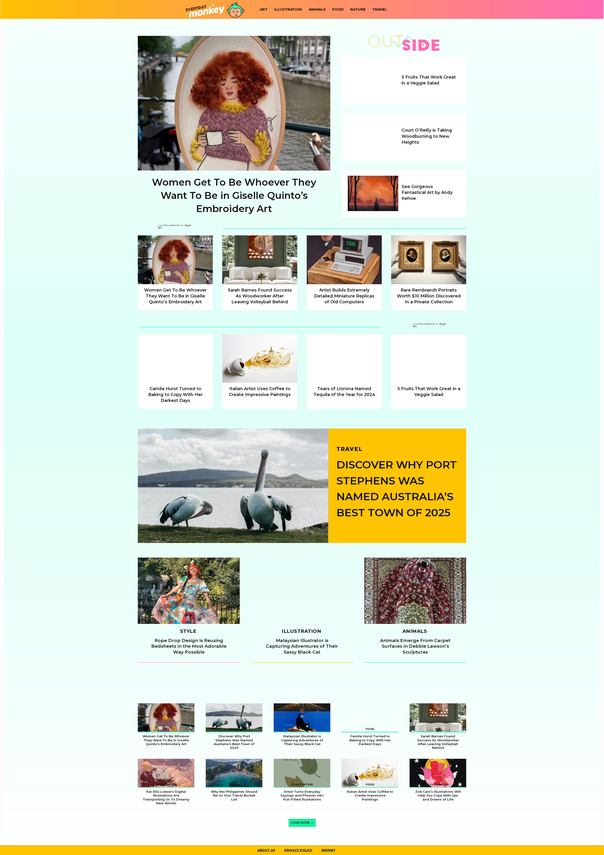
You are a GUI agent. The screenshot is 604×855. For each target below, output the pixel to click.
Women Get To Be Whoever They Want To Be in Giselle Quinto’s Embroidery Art (234, 195)
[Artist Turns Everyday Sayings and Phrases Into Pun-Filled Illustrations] (302, 773)
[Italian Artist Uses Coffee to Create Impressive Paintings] (259, 358)
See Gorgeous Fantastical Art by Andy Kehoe (427, 192)
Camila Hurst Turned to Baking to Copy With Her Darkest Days (175, 394)
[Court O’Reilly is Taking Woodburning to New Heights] (373, 137)
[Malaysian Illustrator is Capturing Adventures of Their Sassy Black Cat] (302, 591)
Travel (379, 9)
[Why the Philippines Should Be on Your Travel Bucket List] (234, 773)
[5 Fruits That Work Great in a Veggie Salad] (373, 81)
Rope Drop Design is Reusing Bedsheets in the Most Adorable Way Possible (188, 646)
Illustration (288, 9)
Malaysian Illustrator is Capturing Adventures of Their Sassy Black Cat (302, 646)
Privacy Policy (298, 850)
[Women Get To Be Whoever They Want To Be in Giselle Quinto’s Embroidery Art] (234, 103)
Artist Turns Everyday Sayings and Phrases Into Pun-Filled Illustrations (302, 795)
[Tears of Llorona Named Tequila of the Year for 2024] (344, 358)
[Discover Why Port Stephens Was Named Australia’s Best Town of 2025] (233, 486)
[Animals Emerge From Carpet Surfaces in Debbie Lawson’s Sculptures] (415, 591)
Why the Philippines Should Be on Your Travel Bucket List (234, 795)
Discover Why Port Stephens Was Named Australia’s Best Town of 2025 (234, 742)
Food (338, 9)
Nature (358, 9)
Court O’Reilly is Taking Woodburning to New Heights (427, 136)
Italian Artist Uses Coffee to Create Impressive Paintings (370, 795)
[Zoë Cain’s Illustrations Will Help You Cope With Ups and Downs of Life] (438, 773)
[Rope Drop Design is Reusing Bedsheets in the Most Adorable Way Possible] (189, 591)
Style (188, 631)
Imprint (328, 850)
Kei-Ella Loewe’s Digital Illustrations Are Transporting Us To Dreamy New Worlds (166, 797)
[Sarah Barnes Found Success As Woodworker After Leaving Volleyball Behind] (259, 259)
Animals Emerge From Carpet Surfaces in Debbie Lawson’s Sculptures (415, 646)
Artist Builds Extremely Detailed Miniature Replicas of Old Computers (344, 296)
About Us (266, 850)
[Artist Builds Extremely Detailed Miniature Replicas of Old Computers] (344, 259)
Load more (300, 822)
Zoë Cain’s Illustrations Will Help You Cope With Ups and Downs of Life (438, 795)
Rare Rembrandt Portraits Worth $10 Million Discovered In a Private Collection (429, 296)
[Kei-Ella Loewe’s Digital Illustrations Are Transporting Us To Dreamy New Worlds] (166, 773)
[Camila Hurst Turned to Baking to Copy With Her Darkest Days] (175, 358)
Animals (317, 9)
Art (264, 9)
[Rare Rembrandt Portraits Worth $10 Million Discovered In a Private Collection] (428, 259)
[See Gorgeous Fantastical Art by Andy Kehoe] (373, 193)
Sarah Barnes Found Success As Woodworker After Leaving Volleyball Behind (260, 296)
